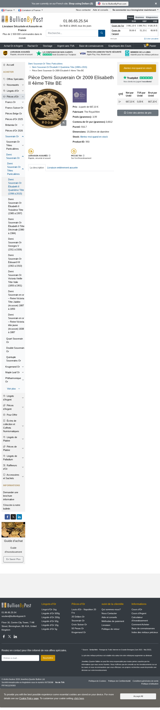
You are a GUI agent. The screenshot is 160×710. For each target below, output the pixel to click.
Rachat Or (33, 45)
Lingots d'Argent (8, 398)
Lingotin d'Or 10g (50, 625)
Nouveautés (12, 85)
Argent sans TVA (65, 45)
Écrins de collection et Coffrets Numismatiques (11, 426)
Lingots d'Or (12, 90)
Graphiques (119, 45)
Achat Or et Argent (13, 45)
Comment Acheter (140, 624)
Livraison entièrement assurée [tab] (62, 167)
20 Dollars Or (78, 616)
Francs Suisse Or (14, 107)
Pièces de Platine (10, 448)
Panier (151, 45)
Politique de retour (110, 629)
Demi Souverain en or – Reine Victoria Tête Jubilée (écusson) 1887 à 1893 (16, 300)
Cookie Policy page (29, 698)
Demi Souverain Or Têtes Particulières (45, 64)
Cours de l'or (118, 26)
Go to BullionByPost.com (114, 4)
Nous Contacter (109, 613)
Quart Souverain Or (14, 340)
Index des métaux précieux (145, 632)
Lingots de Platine (10, 439)
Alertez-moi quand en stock (94, 136)
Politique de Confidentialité (119, 681)
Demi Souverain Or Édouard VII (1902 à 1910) (15, 260)
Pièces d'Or (12, 96)
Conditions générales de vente (145, 681)
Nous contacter (83, 10)
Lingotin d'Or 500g (51, 613)
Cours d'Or (137, 609)
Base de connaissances (91, 45)
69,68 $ (154, 30)
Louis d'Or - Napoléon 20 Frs (84, 611)
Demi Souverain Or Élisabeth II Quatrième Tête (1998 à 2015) (59, 67)
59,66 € (132, 30)
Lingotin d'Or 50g (50, 621)
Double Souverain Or (15, 350)
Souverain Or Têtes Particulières (13, 145)
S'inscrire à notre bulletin (11, 507)
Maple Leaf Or (12, 372)
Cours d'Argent (139, 613)
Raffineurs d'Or (10, 467)
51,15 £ (143, 30)
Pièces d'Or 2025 (14, 119)
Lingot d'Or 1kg (49, 609)
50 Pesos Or (78, 628)
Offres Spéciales (15, 79)
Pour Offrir (11, 414)
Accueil (10, 64)
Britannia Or (11, 125)
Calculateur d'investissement (140, 619)
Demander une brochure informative (10, 496)
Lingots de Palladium (10, 458)
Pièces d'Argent (8, 407)
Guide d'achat (13, 541)
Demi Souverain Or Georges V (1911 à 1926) (15, 244)
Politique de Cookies (97, 681)
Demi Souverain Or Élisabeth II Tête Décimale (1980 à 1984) (16, 226)
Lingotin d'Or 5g (49, 629)
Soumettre (48, 658)
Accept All (138, 696)
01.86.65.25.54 (9, 612)
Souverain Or (12, 136)
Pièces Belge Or (13, 113)
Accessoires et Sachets (11, 476)
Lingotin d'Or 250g (51, 617)
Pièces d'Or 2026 (14, 130)
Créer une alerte (152, 39)
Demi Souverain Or (13, 156)
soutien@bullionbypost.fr (14, 616)
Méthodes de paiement (113, 621)
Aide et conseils (100, 10)
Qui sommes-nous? (111, 609)
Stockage (47, 45)
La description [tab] (37, 167)
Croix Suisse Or (79, 624)
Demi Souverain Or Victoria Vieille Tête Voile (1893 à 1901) (15, 278)
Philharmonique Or (13, 380)
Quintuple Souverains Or (13, 359)
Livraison (106, 625)
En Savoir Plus (13, 559)
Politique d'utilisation (149, 684)
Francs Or (10, 102)
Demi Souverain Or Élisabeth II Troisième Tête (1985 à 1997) (15, 206)
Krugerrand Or (12, 366)
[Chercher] (101, 33)
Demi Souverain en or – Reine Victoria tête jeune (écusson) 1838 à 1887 (16, 323)
